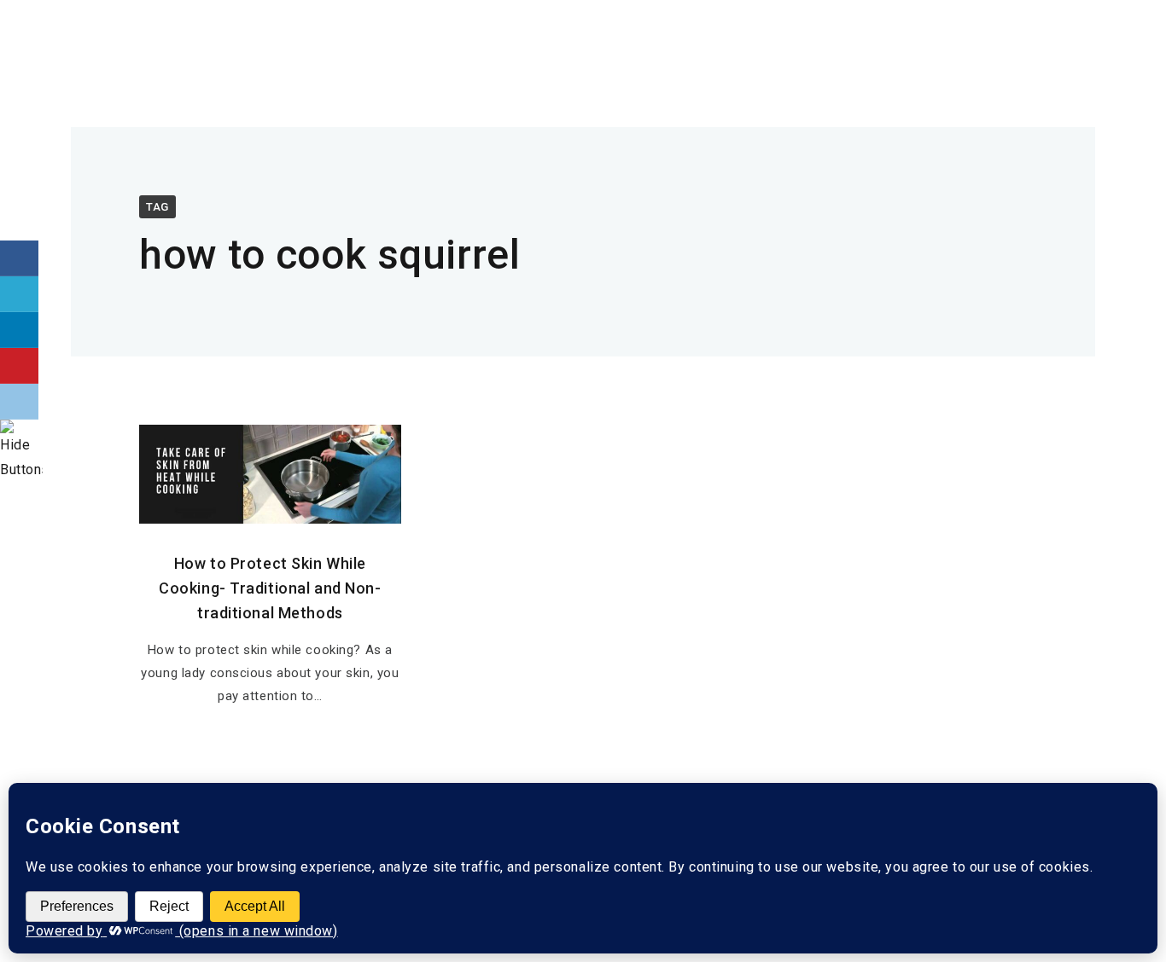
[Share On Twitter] (19, 294)
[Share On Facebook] (19, 258)
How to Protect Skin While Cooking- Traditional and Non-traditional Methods (270, 588)
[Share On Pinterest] (19, 366)
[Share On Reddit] (19, 402)
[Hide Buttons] (21, 469)
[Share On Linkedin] (19, 330)
